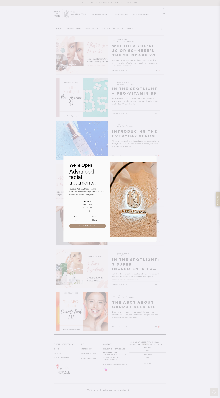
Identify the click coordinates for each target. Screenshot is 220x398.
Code (75, 216)
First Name (87, 201)
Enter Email (87, 208)
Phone (94, 216)
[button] (152, 166)
